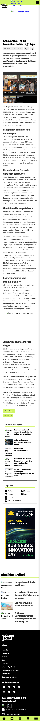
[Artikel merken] (32, 48)
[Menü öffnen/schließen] (37, 2)
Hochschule (8, 415)
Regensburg (8, 411)
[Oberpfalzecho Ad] (17, 6)
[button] (36, 718)
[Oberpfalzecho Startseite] (5, 7)
